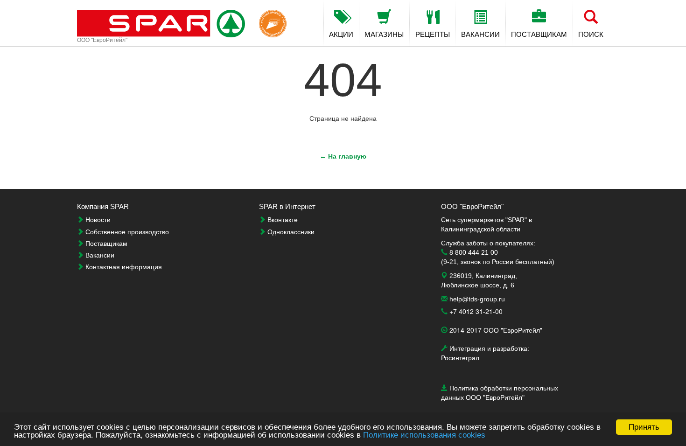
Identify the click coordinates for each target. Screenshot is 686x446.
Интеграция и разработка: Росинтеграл (485, 350)
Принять (644, 427)
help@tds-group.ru (476, 299)
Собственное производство (126, 232)
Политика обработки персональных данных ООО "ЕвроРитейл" (499, 389)
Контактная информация (123, 267)
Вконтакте (282, 219)
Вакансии (99, 255)
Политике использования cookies (424, 435)
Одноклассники (290, 232)
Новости (97, 219)
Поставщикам (105, 243)
